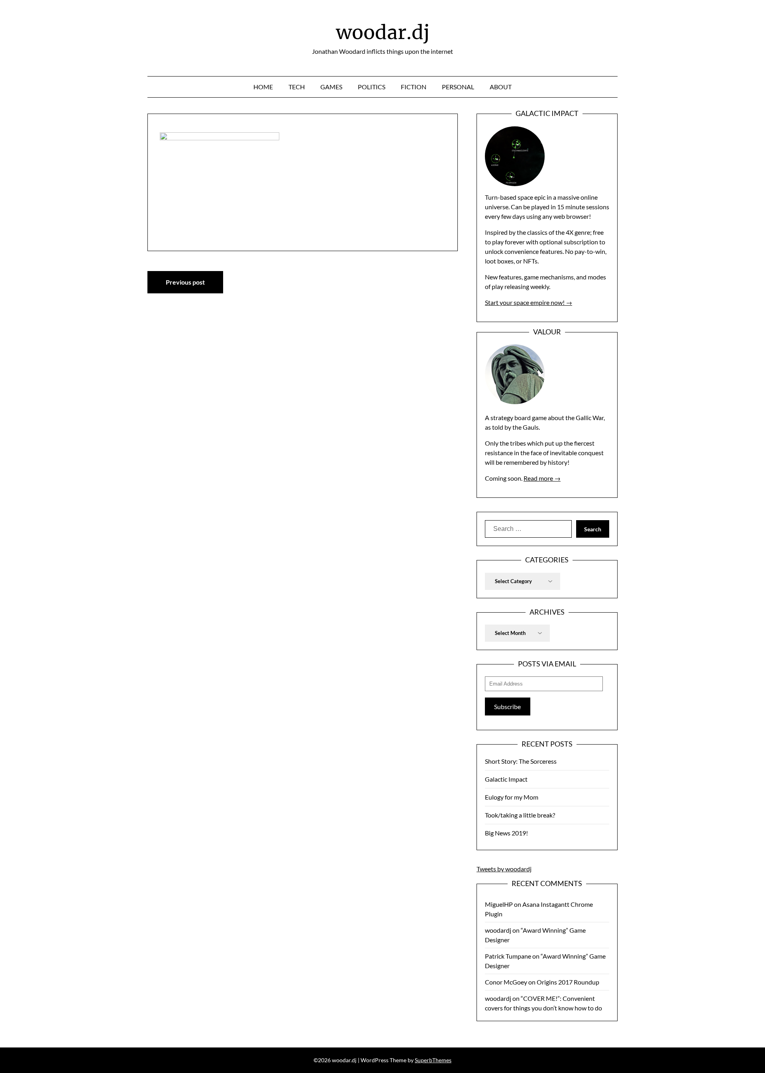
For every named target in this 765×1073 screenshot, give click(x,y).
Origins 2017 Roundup (568, 982)
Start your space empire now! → (528, 302)
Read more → (542, 478)
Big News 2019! (506, 833)
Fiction (413, 86)
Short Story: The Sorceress (521, 761)
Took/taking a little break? (520, 815)
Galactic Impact (506, 779)
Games (331, 86)
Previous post (185, 282)
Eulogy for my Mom (511, 797)
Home (263, 86)
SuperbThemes (433, 1060)
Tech (296, 86)
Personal (458, 86)
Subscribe (507, 706)
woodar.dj (383, 32)
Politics (371, 86)
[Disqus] (302, 405)
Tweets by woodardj (504, 869)
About (501, 86)
